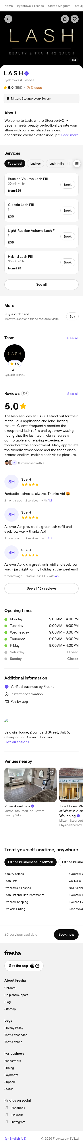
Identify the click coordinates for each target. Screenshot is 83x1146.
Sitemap (10, 1009)
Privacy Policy (13, 1028)
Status (8, 1089)
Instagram (18, 1122)
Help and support (16, 995)
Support (9, 1082)
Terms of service (15, 1035)
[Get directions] (41, 722)
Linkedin (17, 1115)
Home (8, 5)
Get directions (16, 742)
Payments (11, 1075)
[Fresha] (41, 952)
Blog (7, 1002)
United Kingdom (59, 5)
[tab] (14, 163)
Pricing (9, 1068)
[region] (41, 40)
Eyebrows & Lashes (30, 5)
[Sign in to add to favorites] (75, 19)
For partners (12, 1060)
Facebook (18, 1108)
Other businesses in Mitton (30, 862)
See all (73, 338)
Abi (50, 500)
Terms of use (13, 1042)
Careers (9, 988)
